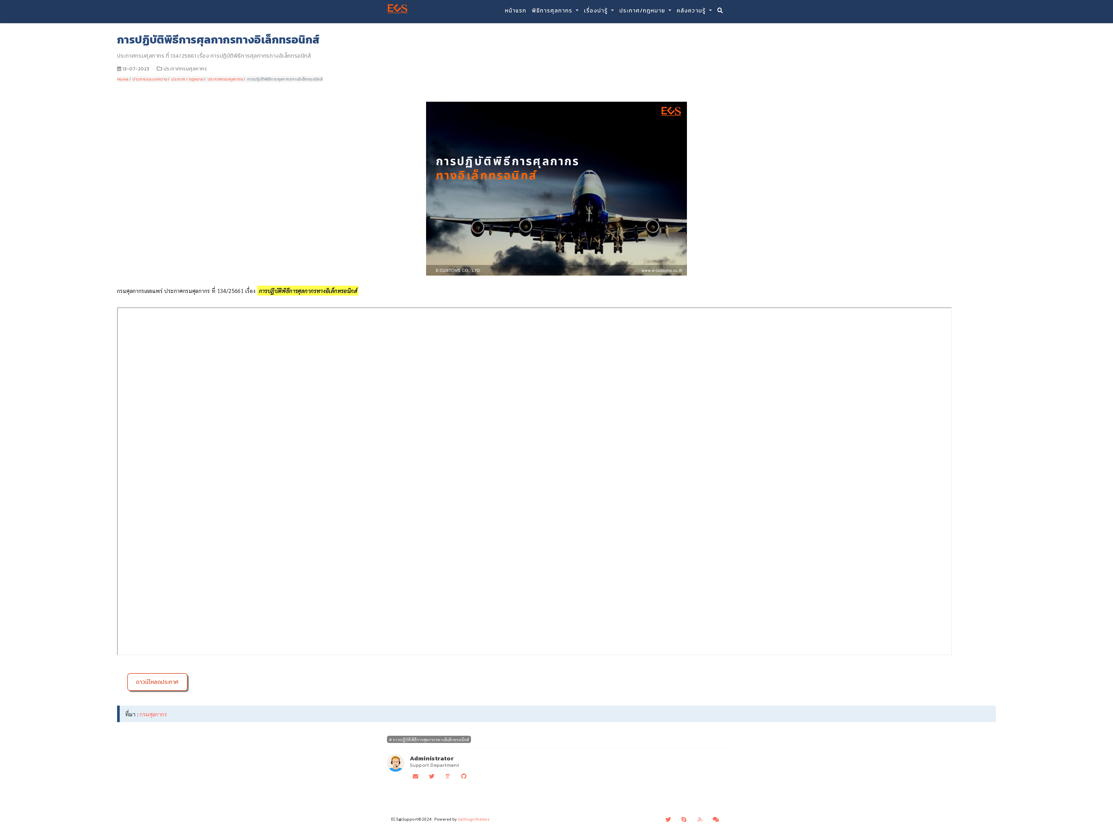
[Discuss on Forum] (716, 819)
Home (123, 79)
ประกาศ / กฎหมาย (187, 79)
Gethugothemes (474, 819)
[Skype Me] (684, 819)
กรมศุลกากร (153, 714)
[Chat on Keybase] (700, 819)
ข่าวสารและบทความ (149, 79)
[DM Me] (668, 819)
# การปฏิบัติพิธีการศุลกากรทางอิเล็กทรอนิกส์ (429, 739)
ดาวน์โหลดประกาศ (157, 682)
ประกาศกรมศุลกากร (185, 68)
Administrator (432, 758)
